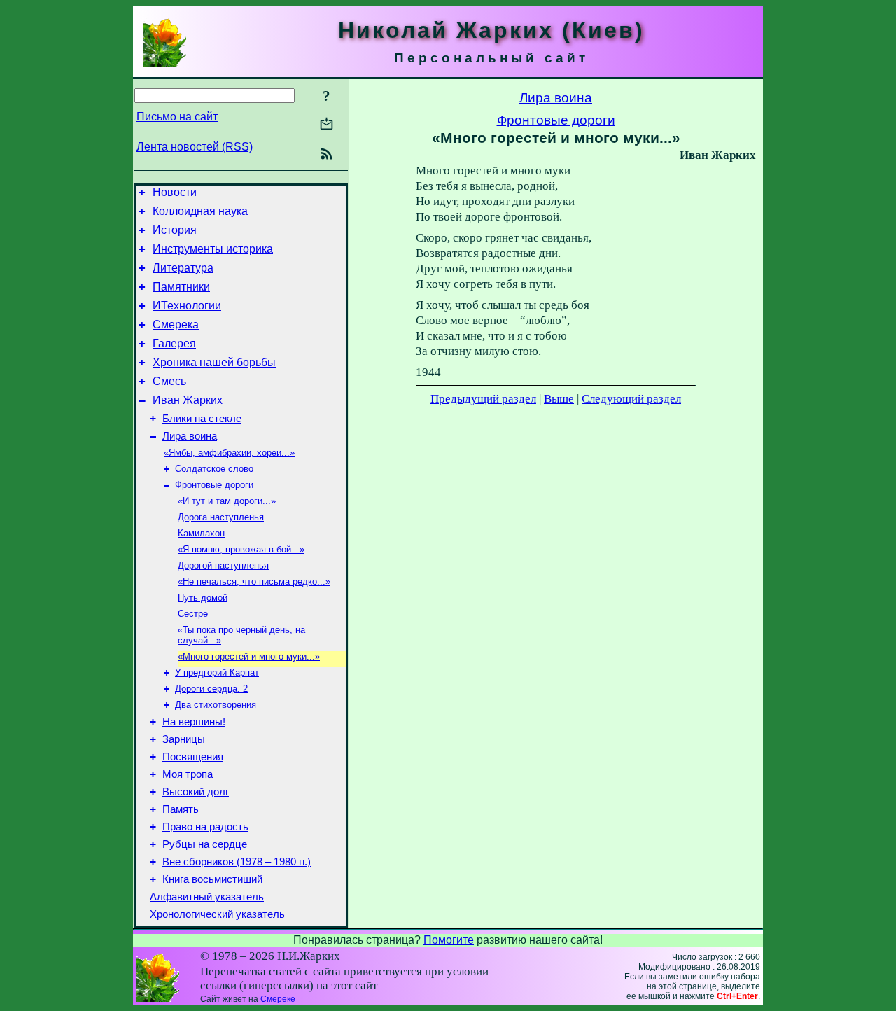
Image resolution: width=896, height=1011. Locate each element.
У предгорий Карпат (217, 672)
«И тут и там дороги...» (227, 501)
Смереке (277, 999)
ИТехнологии (187, 306)
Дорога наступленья (221, 517)
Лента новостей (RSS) (194, 147)
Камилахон (201, 533)
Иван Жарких (188, 400)
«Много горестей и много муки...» (249, 656)
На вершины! (193, 721)
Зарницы (183, 739)
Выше (559, 398)
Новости (175, 192)
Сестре (193, 613)
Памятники (181, 287)
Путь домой (202, 597)
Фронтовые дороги (214, 485)
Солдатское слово (214, 468)
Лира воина (189, 436)
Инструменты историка (213, 249)
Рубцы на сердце (204, 844)
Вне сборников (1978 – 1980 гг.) (236, 861)
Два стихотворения (215, 704)
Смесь (169, 381)
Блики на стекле (201, 418)
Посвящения (192, 756)
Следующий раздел (631, 398)
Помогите (449, 940)
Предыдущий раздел (483, 398)
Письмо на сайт (177, 117)
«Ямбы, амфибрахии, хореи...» (229, 452)
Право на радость (205, 826)
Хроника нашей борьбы (214, 362)
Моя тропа (187, 774)
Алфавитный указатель (207, 896)
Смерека (176, 324)
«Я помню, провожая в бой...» (241, 549)
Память (180, 809)
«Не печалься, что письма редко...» (254, 581)
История (175, 230)
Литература (183, 268)
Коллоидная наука (200, 211)
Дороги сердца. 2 (211, 688)
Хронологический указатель (217, 914)
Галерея (174, 343)
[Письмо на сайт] (326, 125)
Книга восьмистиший (212, 879)
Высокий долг (195, 791)
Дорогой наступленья (223, 565)
